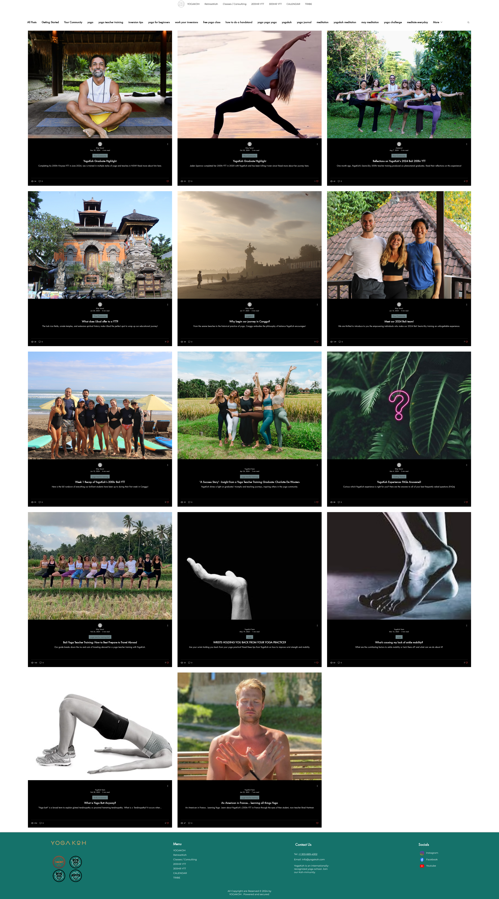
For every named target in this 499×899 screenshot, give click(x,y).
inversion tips (135, 22)
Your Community (73, 22)
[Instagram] (422, 853)
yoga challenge (393, 22)
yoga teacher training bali (100, 637)
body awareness (100, 797)
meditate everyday (417, 22)
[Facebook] (422, 859)
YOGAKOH (179, 850)
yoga (90, 22)
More (436, 22)
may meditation (370, 22)
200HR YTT (179, 864)
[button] (468, 22)
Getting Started (50, 22)
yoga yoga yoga (267, 22)
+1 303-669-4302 (307, 854)
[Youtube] (422, 865)
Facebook (432, 859)
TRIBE (176, 877)
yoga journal (304, 22)
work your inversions (186, 22)
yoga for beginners (159, 22)
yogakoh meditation (345, 22)
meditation (323, 22)
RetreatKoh (180, 855)
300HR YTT (179, 868)
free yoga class (211, 22)
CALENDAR (180, 873)
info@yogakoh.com (313, 859)
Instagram (432, 852)
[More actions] (168, 144)
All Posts (32, 22)
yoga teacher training (111, 22)
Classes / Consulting (184, 859)
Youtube (431, 865)
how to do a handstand (239, 22)
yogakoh (287, 22)
